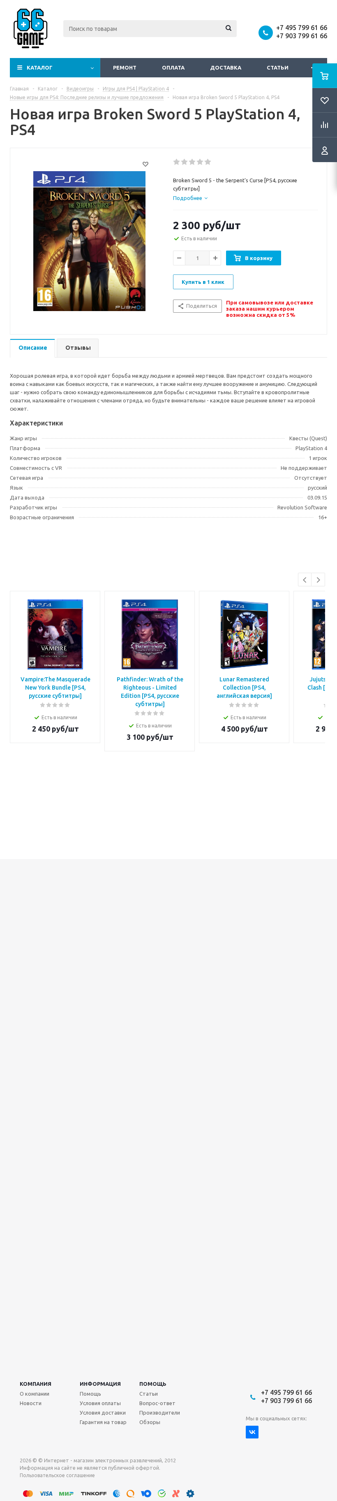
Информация (100, 1384)
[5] (208, 162)
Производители (159, 1412)
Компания (35, 1384)
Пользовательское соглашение (57, 1475)
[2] (185, 162)
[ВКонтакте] (252, 1432)
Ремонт (124, 67)
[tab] (190, 198)
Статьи (278, 67)
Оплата (173, 67)
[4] (200, 162)
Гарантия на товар (103, 1422)
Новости (31, 1403)
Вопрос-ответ (157, 1403)
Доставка (225, 67)
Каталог (40, 67)
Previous (305, 580)
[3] (192, 162)
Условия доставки (103, 1412)
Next (318, 580)
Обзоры (149, 1422)
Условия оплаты (100, 1403)
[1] (177, 162)
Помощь (152, 1384)
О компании (34, 1393)
